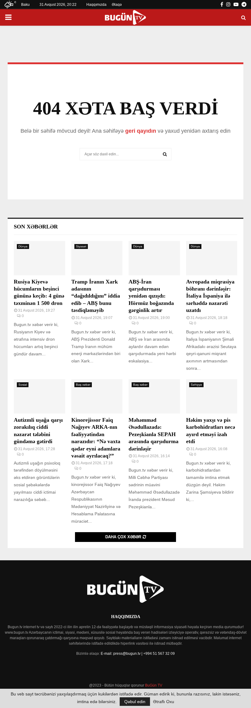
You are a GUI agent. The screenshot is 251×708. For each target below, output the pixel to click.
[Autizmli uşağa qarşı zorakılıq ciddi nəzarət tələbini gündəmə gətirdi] (39, 396)
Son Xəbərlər (36, 227)
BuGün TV (153, 685)
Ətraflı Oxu (163, 701)
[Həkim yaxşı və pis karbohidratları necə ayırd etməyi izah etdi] (212, 396)
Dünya (23, 246)
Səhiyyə (196, 384)
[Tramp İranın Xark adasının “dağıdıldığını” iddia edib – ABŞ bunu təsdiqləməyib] (97, 258)
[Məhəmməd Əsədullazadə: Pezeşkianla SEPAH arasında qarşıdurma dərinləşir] (154, 396)
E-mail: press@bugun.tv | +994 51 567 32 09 (138, 653)
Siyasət (81, 246)
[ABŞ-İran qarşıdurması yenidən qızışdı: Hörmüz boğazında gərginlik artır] (154, 258)
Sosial (22, 384)
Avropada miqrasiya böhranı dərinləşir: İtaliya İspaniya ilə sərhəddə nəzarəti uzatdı (210, 296)
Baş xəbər (83, 384)
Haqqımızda (96, 4)
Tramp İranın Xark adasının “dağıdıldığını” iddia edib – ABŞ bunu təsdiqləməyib (95, 296)
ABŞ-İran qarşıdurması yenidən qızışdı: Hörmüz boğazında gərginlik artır (151, 296)
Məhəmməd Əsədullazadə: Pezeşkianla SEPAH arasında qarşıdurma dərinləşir (153, 434)
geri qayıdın (140, 131)
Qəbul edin (134, 701)
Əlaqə (117, 4)
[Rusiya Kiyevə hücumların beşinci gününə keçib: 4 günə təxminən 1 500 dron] (39, 258)
